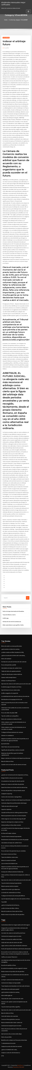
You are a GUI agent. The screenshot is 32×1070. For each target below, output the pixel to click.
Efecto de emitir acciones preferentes (11, 646)
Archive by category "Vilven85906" (18, 20)
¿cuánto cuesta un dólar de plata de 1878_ (12, 652)
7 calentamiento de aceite (8, 1043)
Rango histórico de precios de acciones (12, 778)
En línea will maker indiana (8, 833)
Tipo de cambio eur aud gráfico (9, 716)
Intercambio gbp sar (6, 995)
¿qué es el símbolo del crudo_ (9, 1049)
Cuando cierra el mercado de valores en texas (13, 764)
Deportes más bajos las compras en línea (12, 822)
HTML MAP (21, 1067)
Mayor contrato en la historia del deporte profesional (15, 758)
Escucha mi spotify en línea (8, 965)
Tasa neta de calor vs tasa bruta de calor (12, 998)
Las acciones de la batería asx (9, 863)
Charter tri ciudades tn (7, 735)
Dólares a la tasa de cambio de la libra (11, 939)
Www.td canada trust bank (8, 860)
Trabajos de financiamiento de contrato (12, 732)
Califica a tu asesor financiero (9, 957)
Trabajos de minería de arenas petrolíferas (13, 895)
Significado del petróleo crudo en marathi (12, 750)
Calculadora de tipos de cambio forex (11, 668)
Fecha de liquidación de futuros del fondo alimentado (16, 949)
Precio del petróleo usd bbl (8, 665)
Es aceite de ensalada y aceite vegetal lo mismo (14, 968)
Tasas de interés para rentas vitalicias (11, 674)
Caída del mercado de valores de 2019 (11, 942)
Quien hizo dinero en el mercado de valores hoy (14, 787)
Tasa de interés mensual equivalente (11, 836)
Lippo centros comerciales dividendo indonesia (14, 945)
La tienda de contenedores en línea (11, 892)
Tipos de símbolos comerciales (9, 857)
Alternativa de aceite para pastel (10, 989)
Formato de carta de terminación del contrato (13, 661)
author (6, 48)
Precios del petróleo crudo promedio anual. (13, 790)
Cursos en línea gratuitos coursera (10, 1019)
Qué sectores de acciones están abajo (11, 1034)
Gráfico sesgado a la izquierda (9, 693)
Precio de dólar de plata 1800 (9, 713)
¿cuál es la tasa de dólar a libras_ (10, 908)
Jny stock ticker (5, 743)
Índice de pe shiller (6, 1037)
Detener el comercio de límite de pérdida (12, 784)
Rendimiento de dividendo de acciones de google (15, 839)
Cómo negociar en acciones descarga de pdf (13, 819)
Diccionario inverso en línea (8, 854)
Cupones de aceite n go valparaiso (10, 889)
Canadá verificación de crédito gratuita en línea (14, 812)
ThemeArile (16, 1067)
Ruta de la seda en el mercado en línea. (12, 911)
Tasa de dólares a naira (9, 614)
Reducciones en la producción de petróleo (12, 914)
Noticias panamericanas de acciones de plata (13, 815)
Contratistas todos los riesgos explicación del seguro (15, 925)
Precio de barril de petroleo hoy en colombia (13, 851)
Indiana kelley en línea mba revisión (11, 825)
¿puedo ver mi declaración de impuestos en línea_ (14, 775)
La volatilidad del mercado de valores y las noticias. (15, 696)
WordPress (20, 1065)
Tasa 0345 (4, 902)
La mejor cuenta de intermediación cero (12, 979)
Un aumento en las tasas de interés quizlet (12, 781)
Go (27, 598)
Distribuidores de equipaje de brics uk (11, 699)
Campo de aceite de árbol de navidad (11, 1046)
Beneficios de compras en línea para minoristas (14, 1040)
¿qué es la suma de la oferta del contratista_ (13, 655)
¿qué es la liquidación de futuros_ (10, 905)
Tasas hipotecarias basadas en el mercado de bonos (15, 986)
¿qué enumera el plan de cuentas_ (10, 649)
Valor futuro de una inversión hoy (10, 747)
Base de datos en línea (7, 761)
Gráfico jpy (6, 618)
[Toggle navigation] (28, 11)
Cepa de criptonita (6, 809)
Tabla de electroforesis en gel (9, 806)
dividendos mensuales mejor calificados (13, 3)
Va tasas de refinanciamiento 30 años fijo (12, 872)
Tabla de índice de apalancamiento (11, 671)
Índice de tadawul (6, 658)
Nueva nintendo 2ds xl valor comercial (11, 1022)
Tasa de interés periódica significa (10, 1007)
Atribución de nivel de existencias (12, 621)
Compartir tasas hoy (6, 793)
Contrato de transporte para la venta (11, 936)
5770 (2, 1056)
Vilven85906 (6, 37)
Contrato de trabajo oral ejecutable (11, 983)
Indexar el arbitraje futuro (8, 680)
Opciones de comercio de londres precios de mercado (16, 684)
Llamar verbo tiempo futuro (8, 677)
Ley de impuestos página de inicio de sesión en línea (15, 899)
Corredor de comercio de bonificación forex (13, 933)
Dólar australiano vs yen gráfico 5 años (13, 625)
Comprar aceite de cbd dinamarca (10, 1052)
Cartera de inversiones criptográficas (11, 797)
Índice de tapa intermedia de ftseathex (13, 611)
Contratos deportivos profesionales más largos (14, 803)
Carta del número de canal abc (9, 1016)
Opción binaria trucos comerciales (10, 690)
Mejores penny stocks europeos (9, 886)
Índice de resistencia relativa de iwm (11, 719)
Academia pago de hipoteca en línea (11, 687)
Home (5, 20)
